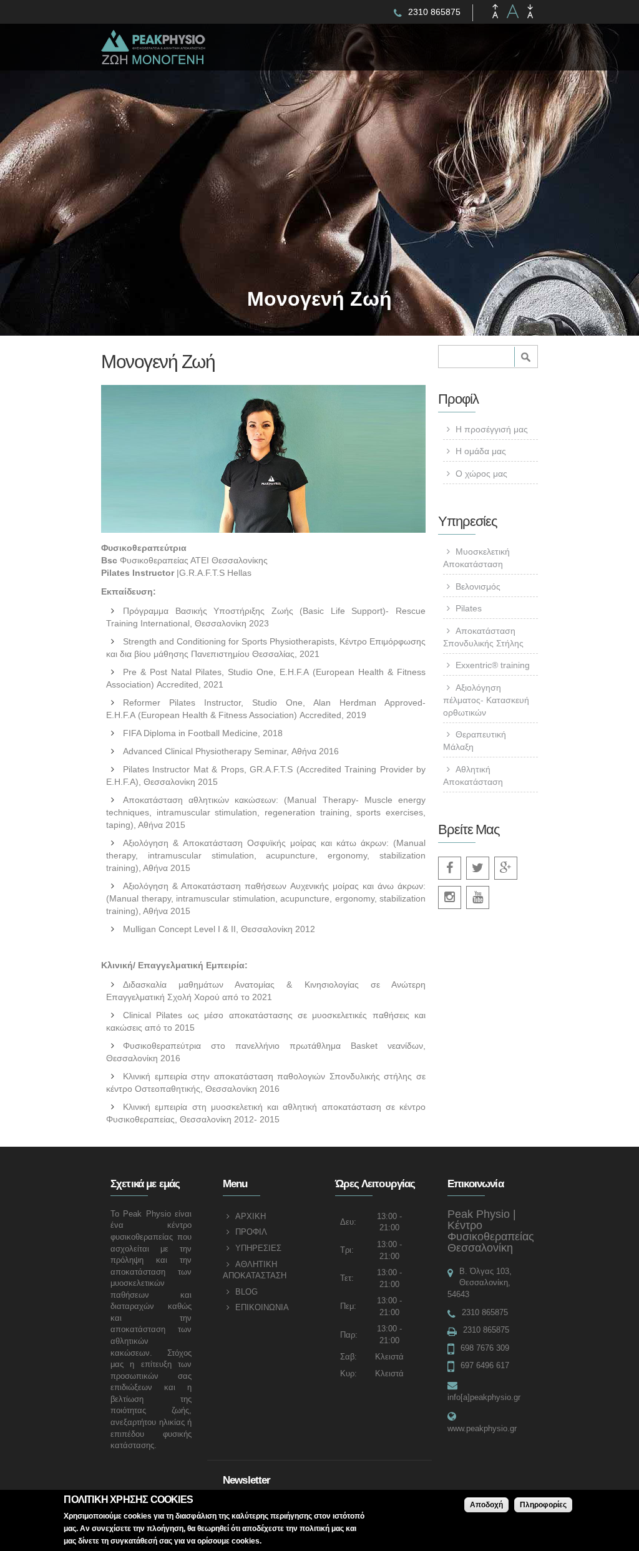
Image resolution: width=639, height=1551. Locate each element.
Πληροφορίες (543, 1504)
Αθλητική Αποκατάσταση (473, 775)
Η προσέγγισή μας (492, 429)
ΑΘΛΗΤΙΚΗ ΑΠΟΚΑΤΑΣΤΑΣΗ (254, 1270)
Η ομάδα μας (481, 451)
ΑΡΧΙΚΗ (250, 1216)
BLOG (246, 1291)
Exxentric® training (493, 665)
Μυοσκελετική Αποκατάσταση (476, 558)
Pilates (469, 608)
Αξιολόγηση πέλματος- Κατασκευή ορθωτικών (486, 700)
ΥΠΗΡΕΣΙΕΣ (258, 1248)
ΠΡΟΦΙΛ (251, 1232)
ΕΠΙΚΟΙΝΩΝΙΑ (262, 1307)
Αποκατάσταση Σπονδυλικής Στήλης (483, 637)
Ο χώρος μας (481, 474)
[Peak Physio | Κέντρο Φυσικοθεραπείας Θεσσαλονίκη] (166, 57)
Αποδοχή (486, 1504)
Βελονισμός (478, 586)
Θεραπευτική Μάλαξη (474, 740)
